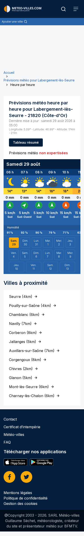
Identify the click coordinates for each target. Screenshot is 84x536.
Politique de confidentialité (25, 498)
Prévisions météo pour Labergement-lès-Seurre (39, 80)
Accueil (9, 72)
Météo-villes (14, 434)
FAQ (7, 442)
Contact (10, 419)
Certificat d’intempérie (22, 427)
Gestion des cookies (20, 503)
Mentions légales (18, 492)
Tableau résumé (26, 142)
